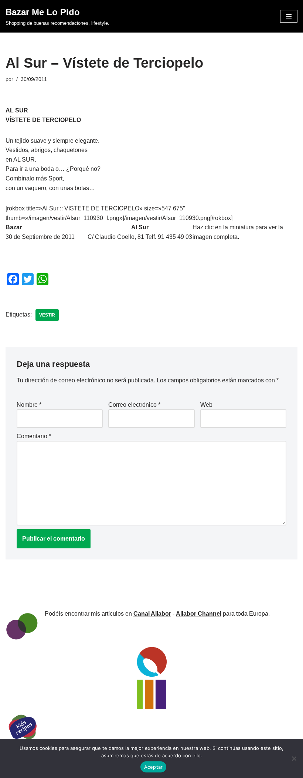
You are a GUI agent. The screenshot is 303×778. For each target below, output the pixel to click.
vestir (47, 315)
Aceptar (153, 767)
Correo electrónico (134, 405)
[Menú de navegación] (288, 16)
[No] (293, 758)
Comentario (34, 436)
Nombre (29, 405)
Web (206, 405)
